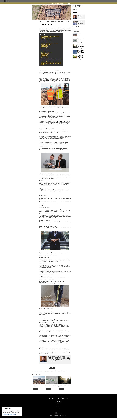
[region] (12, 411)
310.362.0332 (69, 21)
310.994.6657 (69, 19)
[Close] (21, 407)
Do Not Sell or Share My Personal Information (9, 414)
